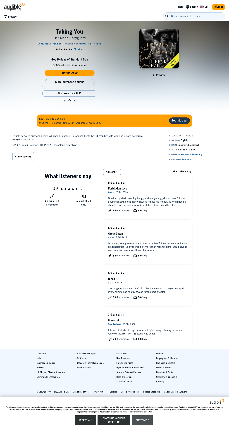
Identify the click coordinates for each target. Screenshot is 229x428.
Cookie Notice (30, 410)
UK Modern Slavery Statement (51, 372)
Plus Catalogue (83, 367)
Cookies (113, 392)
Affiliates (41, 367)
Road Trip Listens (124, 377)
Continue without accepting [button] (114, 420)
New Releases (123, 358)
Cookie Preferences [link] (130, 392)
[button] (64, 100)
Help (39, 358)
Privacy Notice (128, 412)
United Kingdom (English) (175, 392)
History (159, 353)
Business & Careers (165, 363)
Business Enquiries (46, 363)
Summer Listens (124, 381)
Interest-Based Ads (144, 412)
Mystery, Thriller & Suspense (129, 367)
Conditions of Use (81, 392)
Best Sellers (122, 353)
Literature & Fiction (165, 372)
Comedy (160, 381)
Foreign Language (124, 363)
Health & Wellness (164, 367)
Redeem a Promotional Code (90, 363)
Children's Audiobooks (166, 377)
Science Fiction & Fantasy (128, 372)
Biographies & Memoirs (167, 358)
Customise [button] (142, 420)
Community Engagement (48, 377)
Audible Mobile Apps (86, 353)
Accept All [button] (85, 420)
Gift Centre (81, 358)
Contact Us (42, 353)
